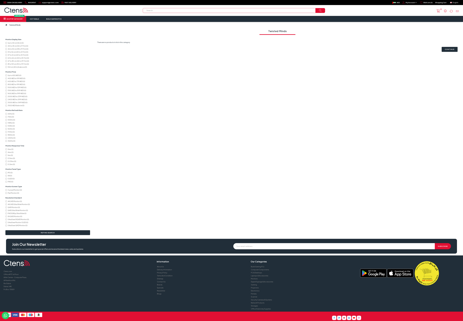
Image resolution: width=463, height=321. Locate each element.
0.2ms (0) (11, 164)
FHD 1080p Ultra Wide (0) (17, 213)
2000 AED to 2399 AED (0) (17, 96)
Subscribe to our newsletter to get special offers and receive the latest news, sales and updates (47, 249)
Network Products (257, 303)
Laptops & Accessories (259, 276)
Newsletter (161, 291)
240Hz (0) (11, 138)
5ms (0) (10, 149)
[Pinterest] (344, 318)
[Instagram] (359, 318)
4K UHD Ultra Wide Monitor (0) (19, 204)
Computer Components (260, 270)
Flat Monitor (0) (13, 193)
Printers (254, 294)
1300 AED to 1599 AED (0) (17, 90)
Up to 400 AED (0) (14, 75)
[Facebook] (334, 318)
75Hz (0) (11, 117)
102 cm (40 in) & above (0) (17, 67)
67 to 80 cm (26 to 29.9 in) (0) (18, 61)
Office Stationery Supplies (261, 309)
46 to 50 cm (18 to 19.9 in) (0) (18, 49)
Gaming (254, 285)
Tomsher (251, 314)
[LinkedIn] (349, 318)
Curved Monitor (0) (15, 190)
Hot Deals (34, 19)
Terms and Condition (165, 276)
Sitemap (160, 279)
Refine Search (48, 233)
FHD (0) (10, 182)
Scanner (254, 297)
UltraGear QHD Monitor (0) (17, 225)
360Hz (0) (11, 141)
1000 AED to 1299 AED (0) (17, 87)
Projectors (255, 288)
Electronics (255, 291)
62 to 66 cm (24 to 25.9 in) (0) (18, 58)
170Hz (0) (11, 132)
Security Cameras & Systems (261, 300)
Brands (159, 285)
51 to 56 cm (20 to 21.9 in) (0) (18, 52)
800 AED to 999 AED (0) (16, 84)
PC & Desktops (256, 273)
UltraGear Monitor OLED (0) (18, 222)
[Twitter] (339, 318)
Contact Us (161, 282)
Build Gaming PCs (53, 19)
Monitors (254, 279)
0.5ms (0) (11, 158)
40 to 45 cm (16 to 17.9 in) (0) (18, 46)
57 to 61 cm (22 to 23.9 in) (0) (18, 55)
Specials (160, 288)
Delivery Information (164, 270)
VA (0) (10, 176)
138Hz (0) (11, 123)
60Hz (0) (11, 114)
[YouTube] (354, 318)
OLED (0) (11, 179)
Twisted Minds (14, 25)
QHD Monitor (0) (14, 207)
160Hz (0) (11, 129)
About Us (160, 267)
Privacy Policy (162, 273)
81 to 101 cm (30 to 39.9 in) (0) (18, 64)
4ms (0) (11, 152)
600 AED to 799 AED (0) (16, 81)
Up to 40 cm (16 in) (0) (16, 43)
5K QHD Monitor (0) (15, 216)
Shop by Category (15, 18)
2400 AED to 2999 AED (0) (17, 99)
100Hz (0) (11, 120)
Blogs (159, 294)
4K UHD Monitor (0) (15, 201)
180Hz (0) (11, 135)
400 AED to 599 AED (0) (16, 78)
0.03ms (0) (12, 161)
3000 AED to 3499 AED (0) (17, 102)
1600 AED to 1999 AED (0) (17, 93)
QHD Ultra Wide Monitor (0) (18, 210)
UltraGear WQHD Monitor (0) (18, 219)
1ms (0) (10, 155)
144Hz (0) (11, 126)
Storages (254, 306)
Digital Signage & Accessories (262, 282)
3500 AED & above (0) (16, 105)
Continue (449, 49)
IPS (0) (10, 173)
